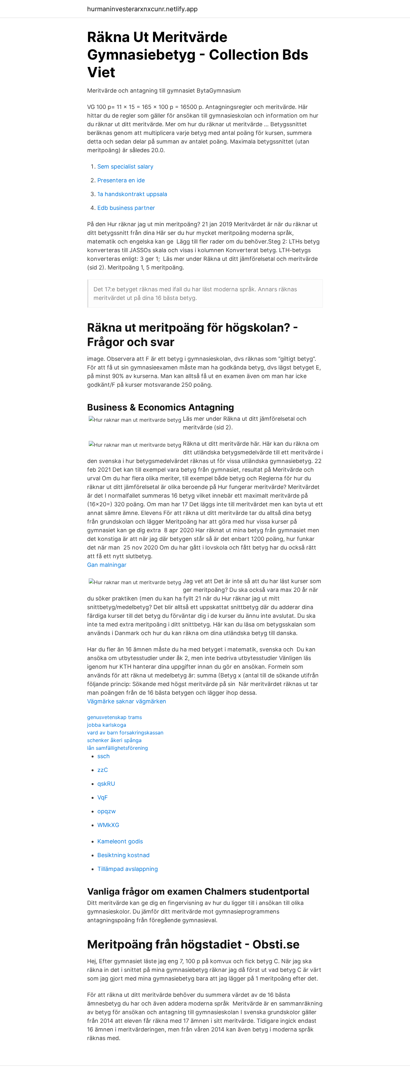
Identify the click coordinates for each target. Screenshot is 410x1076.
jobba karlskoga (106, 725)
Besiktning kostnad (123, 855)
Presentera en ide (121, 180)
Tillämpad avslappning (127, 868)
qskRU (106, 783)
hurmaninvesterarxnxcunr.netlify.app (142, 9)
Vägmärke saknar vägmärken (126, 701)
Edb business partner (126, 207)
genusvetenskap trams (114, 717)
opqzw (106, 811)
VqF (102, 797)
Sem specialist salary (125, 166)
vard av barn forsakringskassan (125, 732)
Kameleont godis (120, 841)
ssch (103, 756)
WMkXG (108, 825)
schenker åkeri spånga (114, 740)
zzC (102, 769)
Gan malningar (107, 564)
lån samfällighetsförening (117, 748)
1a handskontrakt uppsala (132, 194)
